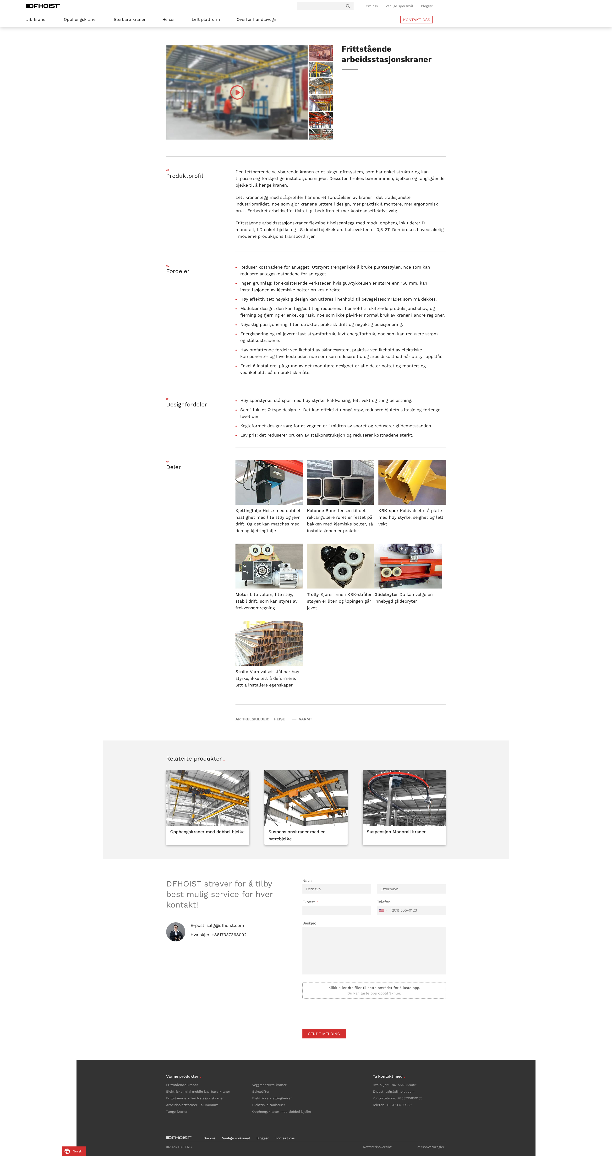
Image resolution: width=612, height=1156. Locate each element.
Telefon (384, 902)
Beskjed (309, 923)
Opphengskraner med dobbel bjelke (281, 1111)
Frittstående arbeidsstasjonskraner (195, 1098)
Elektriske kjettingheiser (272, 1098)
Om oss (372, 6)
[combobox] (382, 910)
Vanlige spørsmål (399, 6)
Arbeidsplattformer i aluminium (192, 1105)
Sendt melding (324, 1034)
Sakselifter (261, 1091)
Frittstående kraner (182, 1085)
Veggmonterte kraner (269, 1085)
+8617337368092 (229, 934)
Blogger (427, 6)
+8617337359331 (399, 1105)
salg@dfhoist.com (225, 925)
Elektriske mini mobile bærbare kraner (198, 1091)
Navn (307, 880)
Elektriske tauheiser (268, 1105)
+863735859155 (409, 1098)
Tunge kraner (177, 1111)
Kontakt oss (285, 1138)
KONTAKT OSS (416, 19)
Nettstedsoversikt (377, 1147)
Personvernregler (430, 1147)
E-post (310, 902)
